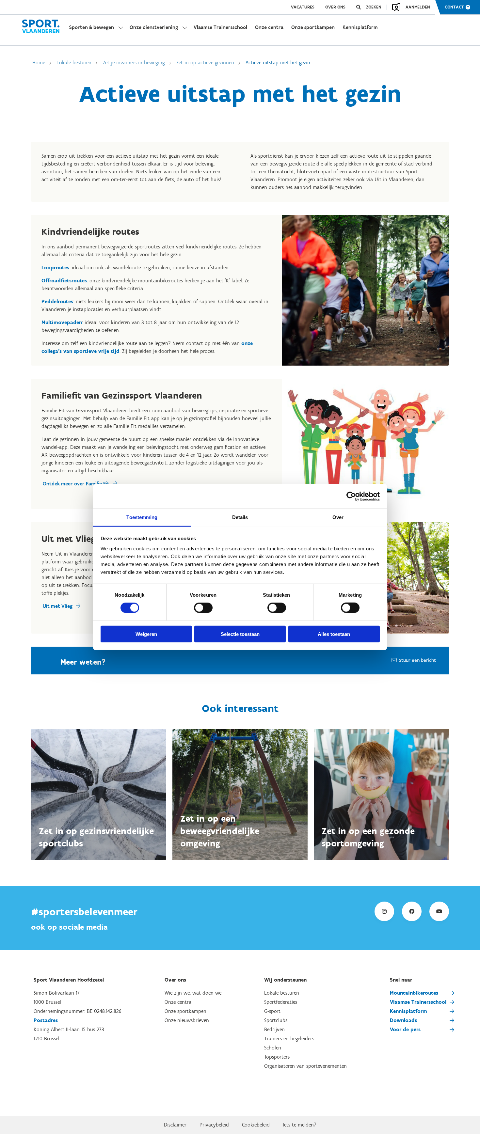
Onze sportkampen (185, 1011)
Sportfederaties (280, 1002)
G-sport (272, 1011)
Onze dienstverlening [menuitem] (154, 27)
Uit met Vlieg (57, 606)
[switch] (203, 608)
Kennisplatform (408, 1011)
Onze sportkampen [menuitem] (313, 27)
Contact (454, 7)
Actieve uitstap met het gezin (278, 62)
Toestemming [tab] (141, 517)
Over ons (335, 7)
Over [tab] (338, 517)
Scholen (272, 1048)
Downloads (403, 1020)
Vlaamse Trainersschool (418, 1002)
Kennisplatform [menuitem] (360, 27)
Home (38, 62)
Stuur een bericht (417, 660)
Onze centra (178, 1002)
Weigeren (146, 634)
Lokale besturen (73, 62)
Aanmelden (418, 7)
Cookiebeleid (256, 1125)
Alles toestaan (334, 634)
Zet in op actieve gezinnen (205, 62)
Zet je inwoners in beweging (134, 62)
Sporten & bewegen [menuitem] (91, 27)
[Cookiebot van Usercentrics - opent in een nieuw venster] (351, 496)
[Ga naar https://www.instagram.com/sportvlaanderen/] (384, 911)
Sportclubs (275, 1020)
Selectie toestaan (240, 634)
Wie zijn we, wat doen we (193, 993)
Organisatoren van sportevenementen (305, 1066)
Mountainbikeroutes (414, 993)
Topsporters (277, 1057)
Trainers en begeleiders (289, 1038)
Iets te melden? (299, 1125)
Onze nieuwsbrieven (187, 1020)
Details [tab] (240, 517)
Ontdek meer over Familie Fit (76, 483)
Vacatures (302, 7)
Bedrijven (274, 1029)
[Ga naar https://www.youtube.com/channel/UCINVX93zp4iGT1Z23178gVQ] (439, 911)
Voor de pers (405, 1029)
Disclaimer (175, 1125)
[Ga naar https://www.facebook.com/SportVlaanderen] (412, 911)
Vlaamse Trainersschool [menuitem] (220, 27)
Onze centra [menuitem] (269, 27)
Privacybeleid (214, 1125)
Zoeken (373, 7)
